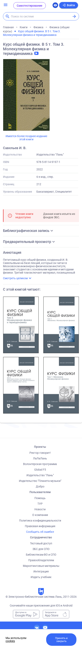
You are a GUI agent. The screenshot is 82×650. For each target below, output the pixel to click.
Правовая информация (40, 526)
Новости (40, 509)
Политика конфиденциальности (40, 520)
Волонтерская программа (40, 464)
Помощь (40, 498)
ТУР (40, 503)
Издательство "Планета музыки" (40, 480)
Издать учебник (41, 577)
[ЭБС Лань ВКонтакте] (37, 627)
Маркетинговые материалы (41, 565)
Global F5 (40, 469)
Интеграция (41, 571)
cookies (10, 641)
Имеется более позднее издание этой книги (26, 137)
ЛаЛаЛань (40, 458)
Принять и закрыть (61, 640)
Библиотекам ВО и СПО (41, 554)
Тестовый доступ (41, 543)
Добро (40, 486)
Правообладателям (41, 560)
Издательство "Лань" (40, 475)
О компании (40, 515)
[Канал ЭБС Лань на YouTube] (45, 627)
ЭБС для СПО (41, 549)
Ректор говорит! (40, 452)
